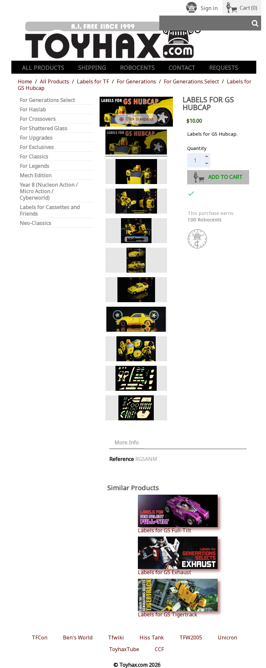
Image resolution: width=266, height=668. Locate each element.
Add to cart (225, 176)
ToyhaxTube (124, 649)
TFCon (39, 637)
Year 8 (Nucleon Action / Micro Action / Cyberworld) (49, 191)
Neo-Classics (35, 223)
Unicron (227, 637)
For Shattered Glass (43, 128)
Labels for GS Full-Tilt (164, 530)
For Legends (34, 166)
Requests (223, 67)
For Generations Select (47, 100)
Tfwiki (116, 637)
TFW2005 (190, 637)
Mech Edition (36, 175)
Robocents (137, 67)
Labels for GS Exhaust (164, 572)
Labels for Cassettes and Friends (50, 210)
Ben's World (77, 637)
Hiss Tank (151, 637)
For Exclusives (37, 147)
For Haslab (33, 109)
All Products (43, 67)
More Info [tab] (127, 442)
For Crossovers (38, 119)
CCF (159, 649)
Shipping (92, 67)
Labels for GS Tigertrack (167, 614)
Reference (121, 459)
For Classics (34, 156)
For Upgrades (36, 137)
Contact (182, 67)
